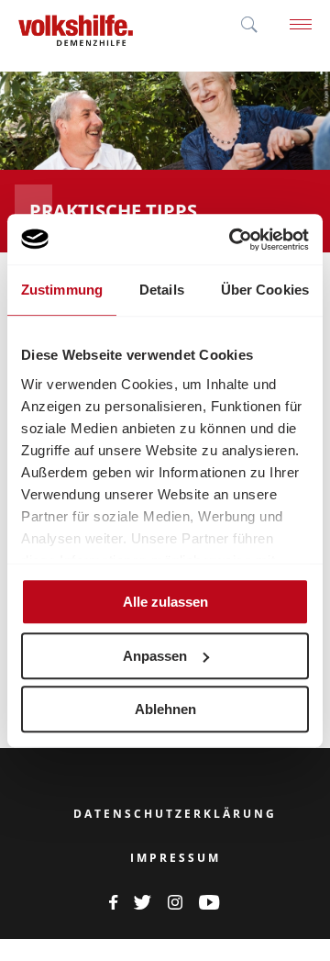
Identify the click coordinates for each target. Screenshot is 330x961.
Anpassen (155, 656)
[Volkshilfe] (75, 25)
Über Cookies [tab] (265, 289)
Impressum (175, 858)
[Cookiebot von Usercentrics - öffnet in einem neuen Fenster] (233, 239)
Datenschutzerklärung (175, 814)
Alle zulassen (165, 601)
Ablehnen (165, 709)
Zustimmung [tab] (62, 289)
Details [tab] (161, 289)
